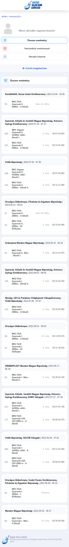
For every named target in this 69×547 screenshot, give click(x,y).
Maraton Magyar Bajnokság (18, 511)
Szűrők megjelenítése (36, 68)
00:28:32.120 (58, 377)
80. (6, 521)
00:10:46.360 (58, 145)
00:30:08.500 (58, 521)
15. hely (45, 521)
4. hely (46, 145)
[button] (34, 40)
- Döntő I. (16, 256)
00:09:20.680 (58, 462)
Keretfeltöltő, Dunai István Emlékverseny (25, 94)
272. (7, 309)
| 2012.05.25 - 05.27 (41, 511)
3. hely (46, 253)
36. (6, 348)
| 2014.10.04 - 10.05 (55, 94)
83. (6, 377)
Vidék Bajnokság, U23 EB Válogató (22, 438)
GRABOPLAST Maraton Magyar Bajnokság (26, 366)
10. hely (45, 336)
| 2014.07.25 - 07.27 (36, 124)
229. (7, 134)
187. (7, 145)
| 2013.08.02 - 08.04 (36, 273)
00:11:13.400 (58, 185)
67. (6, 213)
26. (6, 493)
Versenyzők (14, 16)
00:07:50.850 (58, 173)
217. (7, 407)
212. (7, 185)
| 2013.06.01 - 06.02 (36, 326)
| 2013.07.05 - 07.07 (31, 301)
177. (7, 420)
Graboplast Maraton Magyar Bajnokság (24, 243)
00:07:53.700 (58, 407)
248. (7, 173)
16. (6, 225)
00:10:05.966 (58, 309)
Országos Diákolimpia (16, 326)
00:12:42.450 (58, 449)
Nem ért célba (42, 104)
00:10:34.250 (58, 281)
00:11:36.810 (58, 348)
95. (6, 104)
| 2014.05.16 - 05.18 (53, 243)
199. (7, 281)
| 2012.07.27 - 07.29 (53, 397)
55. (6, 253)
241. (7, 462)
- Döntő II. (23, 188)
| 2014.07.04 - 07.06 (31, 162)
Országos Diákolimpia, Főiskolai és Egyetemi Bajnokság (33, 202)
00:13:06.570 (58, 336)
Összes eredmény (20, 80)
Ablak (4, 16)
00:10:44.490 (58, 225)
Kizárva (45, 493)
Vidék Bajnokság (13, 162)
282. (7, 449)
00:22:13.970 (58, 253)
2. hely (46, 134)
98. (6, 336)
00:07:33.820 (58, 134)
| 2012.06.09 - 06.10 (47, 483)
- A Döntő (23, 107)
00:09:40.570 (58, 420)
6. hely (46, 185)
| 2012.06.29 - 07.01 (49, 438)
